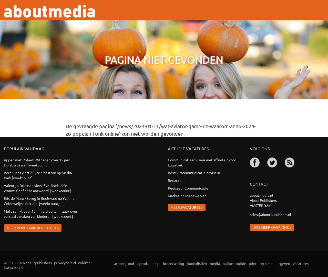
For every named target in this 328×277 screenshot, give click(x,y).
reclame (266, 263)
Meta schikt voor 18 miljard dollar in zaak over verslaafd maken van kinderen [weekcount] (40, 214)
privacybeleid (65, 262)
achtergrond (124, 263)
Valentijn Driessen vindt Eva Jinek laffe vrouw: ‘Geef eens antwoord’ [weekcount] (37, 188)
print (253, 263)
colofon (84, 262)
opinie (241, 263)
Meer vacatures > (186, 207)
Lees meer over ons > (271, 227)
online (228, 263)
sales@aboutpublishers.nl (270, 214)
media (215, 263)
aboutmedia (49, 11)
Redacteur (176, 180)
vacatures (301, 263)
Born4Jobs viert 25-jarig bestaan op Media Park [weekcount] (38, 175)
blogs (155, 263)
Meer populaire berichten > (32, 227)
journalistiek (197, 263)
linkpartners (13, 267)
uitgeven (282, 263)
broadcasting (173, 263)
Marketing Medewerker (187, 195)
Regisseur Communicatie (188, 188)
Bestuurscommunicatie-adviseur (194, 172)
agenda (143, 263)
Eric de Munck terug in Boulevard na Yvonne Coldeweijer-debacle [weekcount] (39, 201)
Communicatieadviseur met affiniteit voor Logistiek (202, 162)
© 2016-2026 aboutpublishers (28, 262)
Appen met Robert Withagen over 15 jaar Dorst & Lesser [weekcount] (37, 162)
